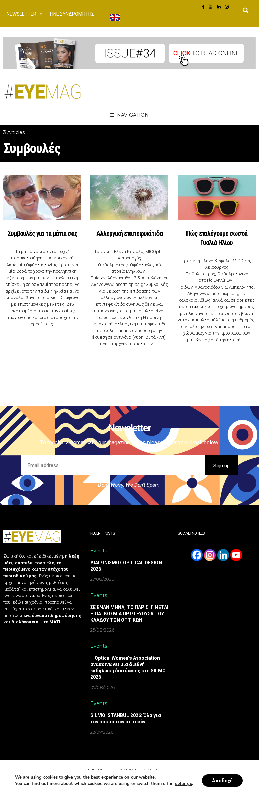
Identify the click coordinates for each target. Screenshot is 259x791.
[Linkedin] (223, 555)
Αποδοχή (222, 780)
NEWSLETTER (21, 14)
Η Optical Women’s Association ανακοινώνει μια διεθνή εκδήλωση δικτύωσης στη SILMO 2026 (128, 667)
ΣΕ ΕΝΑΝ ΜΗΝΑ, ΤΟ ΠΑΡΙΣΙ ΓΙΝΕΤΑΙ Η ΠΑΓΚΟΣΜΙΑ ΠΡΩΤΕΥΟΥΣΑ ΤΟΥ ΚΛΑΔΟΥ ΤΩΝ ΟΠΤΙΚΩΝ (129, 613)
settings (183, 783)
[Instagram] (210, 555)
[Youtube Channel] (236, 555)
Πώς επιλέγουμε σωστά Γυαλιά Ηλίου (216, 238)
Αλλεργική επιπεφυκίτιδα (129, 233)
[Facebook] (197, 555)
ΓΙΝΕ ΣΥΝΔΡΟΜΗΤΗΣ (72, 14)
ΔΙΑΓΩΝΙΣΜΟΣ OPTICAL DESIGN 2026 (126, 566)
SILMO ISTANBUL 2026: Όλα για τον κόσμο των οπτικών (125, 718)
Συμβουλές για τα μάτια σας (42, 233)
